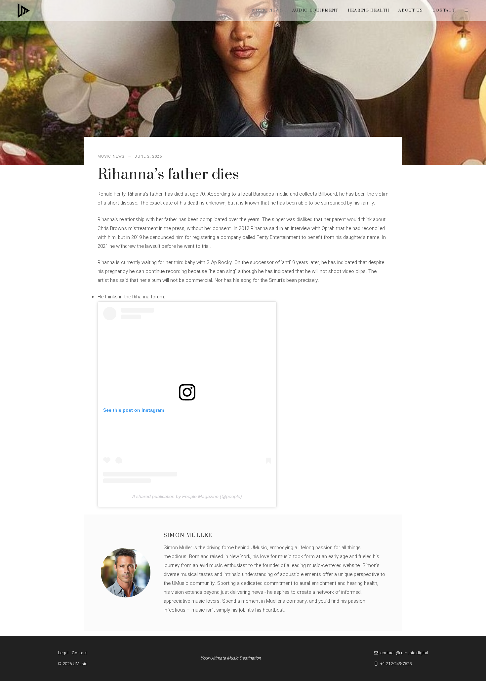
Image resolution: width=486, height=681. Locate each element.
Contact (443, 10)
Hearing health (368, 10)
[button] (466, 10)
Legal (63, 653)
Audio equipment (315, 10)
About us (410, 10)
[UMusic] (24, 10)
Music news (267, 10)
